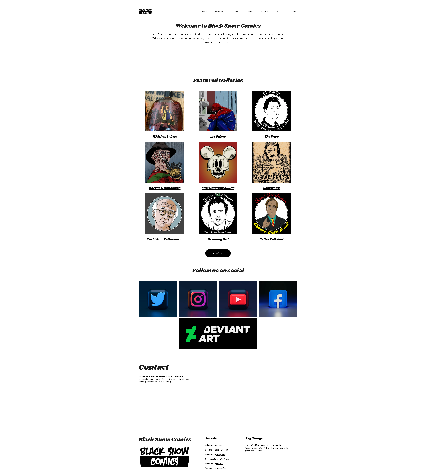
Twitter (219, 445)
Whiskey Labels (164, 136)
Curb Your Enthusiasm (164, 239)
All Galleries (218, 253)
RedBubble (254, 445)
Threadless (277, 445)
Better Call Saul (271, 239)
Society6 (257, 448)
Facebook (224, 450)
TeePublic (264, 445)
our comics (223, 38)
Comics (235, 11)
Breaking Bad (218, 239)
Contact (294, 11)
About (249, 11)
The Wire (271, 136)
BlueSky (219, 463)
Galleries (219, 11)
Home (204, 11)
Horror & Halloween (165, 188)
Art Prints (218, 136)
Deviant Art (221, 468)
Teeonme (249, 448)
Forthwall (268, 448)
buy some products (243, 38)
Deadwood (271, 188)
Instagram (220, 454)
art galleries (196, 38)
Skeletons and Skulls (218, 188)
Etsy (270, 445)
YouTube (225, 459)
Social (279, 11)
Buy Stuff (264, 11)
